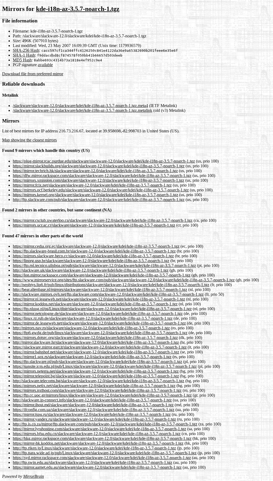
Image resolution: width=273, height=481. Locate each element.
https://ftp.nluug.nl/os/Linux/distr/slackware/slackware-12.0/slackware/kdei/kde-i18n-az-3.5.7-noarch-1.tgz (102, 308)
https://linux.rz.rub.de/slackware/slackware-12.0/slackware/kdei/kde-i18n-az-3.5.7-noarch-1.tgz (92, 318)
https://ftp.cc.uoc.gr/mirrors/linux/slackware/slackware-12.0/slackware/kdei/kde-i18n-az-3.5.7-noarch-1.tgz (102, 395)
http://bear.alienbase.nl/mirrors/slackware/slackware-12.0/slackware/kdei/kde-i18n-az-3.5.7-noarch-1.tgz (100, 289)
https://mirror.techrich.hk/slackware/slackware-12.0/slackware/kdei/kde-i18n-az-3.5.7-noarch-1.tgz (95, 170)
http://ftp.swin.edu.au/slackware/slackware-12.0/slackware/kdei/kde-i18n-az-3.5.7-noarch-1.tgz (92, 462)
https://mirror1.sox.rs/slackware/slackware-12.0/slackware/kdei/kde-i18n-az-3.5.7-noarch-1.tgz (92, 356)
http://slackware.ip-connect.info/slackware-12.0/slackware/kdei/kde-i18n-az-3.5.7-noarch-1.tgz (92, 400)
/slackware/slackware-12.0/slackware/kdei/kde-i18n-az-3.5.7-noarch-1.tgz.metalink (82, 110)
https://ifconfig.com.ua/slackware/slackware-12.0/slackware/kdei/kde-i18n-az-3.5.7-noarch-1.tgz (93, 409)
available (45, 64)
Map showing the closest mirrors (29, 140)
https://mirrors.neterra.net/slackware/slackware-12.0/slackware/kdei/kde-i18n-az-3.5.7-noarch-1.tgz (96, 371)
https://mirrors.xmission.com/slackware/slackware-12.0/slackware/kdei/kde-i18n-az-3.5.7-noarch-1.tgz (98, 180)
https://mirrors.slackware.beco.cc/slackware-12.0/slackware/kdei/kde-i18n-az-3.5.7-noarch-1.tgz (93, 256)
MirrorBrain (33, 476)
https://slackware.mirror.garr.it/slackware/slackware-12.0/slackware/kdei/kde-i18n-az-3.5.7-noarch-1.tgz (100, 347)
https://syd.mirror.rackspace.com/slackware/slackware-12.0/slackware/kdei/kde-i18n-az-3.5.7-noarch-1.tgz (102, 457)
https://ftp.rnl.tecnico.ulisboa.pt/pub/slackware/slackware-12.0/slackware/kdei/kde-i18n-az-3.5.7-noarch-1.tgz (104, 265)
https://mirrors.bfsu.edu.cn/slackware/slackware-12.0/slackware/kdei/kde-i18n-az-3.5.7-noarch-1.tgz (96, 433)
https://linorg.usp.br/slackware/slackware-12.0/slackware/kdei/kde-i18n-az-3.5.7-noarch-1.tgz (91, 260)
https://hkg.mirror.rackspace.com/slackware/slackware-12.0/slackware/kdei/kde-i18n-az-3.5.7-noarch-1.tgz (102, 438)
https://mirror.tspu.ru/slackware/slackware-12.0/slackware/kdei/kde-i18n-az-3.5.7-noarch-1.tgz (92, 414)
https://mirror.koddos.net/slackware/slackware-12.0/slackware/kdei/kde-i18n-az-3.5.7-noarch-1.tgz (95, 304)
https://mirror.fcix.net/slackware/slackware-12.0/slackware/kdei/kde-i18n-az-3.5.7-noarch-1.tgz (92, 185)
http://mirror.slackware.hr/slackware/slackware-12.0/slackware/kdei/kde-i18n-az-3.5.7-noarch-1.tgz (96, 342)
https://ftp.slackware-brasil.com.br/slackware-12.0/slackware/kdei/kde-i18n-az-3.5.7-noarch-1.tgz (94, 251)
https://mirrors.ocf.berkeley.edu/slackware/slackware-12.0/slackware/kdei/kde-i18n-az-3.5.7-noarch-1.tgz (101, 190)
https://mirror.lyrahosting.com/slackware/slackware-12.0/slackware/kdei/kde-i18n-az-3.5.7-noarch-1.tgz (99, 429)
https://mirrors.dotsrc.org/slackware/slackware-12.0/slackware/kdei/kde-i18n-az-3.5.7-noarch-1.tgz (95, 337)
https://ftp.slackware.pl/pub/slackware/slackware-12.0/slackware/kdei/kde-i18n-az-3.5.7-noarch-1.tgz (97, 361)
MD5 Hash (22, 60)
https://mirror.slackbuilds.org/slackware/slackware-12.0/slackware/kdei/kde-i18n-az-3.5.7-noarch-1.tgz (98, 166)
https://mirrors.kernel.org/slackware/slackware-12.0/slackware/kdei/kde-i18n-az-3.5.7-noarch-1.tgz (95, 194)
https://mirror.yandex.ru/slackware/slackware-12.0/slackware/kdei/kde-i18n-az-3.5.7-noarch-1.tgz (94, 419)
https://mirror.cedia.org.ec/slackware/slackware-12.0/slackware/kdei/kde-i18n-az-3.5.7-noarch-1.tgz (96, 246)
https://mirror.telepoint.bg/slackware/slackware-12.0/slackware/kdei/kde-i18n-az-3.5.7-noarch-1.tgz (96, 376)
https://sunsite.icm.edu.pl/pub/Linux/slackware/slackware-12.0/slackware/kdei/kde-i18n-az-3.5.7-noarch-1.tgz (105, 366)
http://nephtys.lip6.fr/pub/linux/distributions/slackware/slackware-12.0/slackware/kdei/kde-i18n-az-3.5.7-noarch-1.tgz (111, 284)
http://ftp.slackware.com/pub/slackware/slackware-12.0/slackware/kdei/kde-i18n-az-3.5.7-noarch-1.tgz (98, 199)
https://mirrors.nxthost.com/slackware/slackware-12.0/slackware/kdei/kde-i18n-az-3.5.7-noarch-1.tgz (97, 390)
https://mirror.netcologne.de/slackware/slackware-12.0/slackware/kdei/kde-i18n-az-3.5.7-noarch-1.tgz (98, 313)
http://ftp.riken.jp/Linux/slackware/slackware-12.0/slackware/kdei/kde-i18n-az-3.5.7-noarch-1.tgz (94, 448)
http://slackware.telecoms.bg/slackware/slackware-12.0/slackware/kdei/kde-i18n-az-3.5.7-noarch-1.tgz (98, 381)
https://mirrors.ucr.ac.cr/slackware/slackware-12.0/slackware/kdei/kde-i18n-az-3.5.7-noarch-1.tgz (94, 225)
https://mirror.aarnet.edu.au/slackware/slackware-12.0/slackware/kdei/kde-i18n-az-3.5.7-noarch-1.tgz (97, 467)
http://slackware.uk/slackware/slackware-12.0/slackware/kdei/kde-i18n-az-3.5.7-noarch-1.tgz (90, 270)
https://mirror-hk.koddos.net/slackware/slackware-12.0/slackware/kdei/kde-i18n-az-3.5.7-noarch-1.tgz (98, 443)
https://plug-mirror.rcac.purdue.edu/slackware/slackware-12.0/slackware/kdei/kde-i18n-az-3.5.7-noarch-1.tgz (104, 161)
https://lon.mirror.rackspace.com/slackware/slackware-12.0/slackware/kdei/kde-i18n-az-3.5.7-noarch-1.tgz (101, 275)
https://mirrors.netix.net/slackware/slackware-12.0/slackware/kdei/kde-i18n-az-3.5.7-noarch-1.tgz (94, 385)
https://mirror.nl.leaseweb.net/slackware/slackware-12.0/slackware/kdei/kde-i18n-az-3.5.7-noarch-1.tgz (99, 299)
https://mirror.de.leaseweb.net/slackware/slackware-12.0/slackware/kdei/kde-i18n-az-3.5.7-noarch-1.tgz (99, 323)
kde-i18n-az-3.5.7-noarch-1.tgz (77, 8)
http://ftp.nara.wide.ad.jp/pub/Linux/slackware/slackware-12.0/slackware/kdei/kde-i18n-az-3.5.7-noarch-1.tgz (104, 453)
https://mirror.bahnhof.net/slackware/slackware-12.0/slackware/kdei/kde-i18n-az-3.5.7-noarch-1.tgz (96, 352)
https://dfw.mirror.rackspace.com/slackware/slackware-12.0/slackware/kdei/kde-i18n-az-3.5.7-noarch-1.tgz (102, 175)
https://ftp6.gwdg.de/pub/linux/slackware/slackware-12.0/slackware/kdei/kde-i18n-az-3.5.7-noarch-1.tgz (100, 332)
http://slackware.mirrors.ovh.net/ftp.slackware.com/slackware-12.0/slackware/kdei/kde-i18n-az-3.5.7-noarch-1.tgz (108, 294)
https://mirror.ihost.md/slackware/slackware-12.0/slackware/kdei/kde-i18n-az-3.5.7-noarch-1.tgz (93, 405)
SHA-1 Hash (24, 55)
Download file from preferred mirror (32, 74)
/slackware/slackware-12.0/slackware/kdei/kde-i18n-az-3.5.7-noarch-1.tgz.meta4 (80, 105)
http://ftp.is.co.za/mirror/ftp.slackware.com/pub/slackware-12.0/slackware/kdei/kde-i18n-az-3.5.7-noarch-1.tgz (105, 424)
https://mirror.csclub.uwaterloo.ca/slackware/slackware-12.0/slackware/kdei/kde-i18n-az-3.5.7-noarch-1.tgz (102, 220)
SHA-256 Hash (26, 50)
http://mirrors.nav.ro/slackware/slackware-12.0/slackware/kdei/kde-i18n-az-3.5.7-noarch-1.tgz (91, 328)
